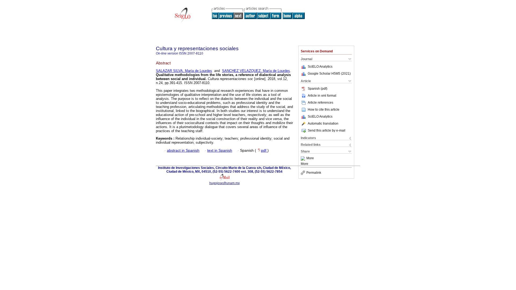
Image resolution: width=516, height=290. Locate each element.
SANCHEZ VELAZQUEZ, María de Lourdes (256, 71)
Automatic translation (323, 123)
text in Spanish (219, 150)
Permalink (313, 173)
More (310, 158)
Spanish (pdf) (317, 88)
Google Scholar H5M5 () (329, 73)
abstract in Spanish (183, 150)
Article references (320, 102)
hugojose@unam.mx (224, 183)
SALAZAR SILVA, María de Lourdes (184, 71)
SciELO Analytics (320, 66)
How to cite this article (323, 109)
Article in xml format (322, 95)
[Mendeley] (303, 158)
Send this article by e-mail (326, 130)
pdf (264, 150)
